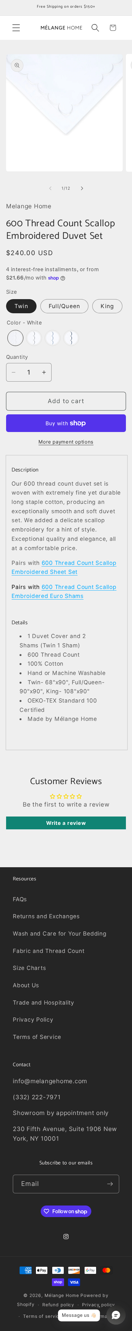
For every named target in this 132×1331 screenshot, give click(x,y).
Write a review (66, 823)
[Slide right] (82, 188)
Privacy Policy (33, 1019)
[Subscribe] (110, 1184)
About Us (26, 985)
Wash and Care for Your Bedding (60, 933)
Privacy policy (98, 1304)
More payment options (66, 442)
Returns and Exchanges (46, 916)
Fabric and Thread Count (48, 950)
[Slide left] (50, 188)
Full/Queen (64, 306)
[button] (16, 28)
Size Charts (29, 967)
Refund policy (58, 1304)
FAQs (20, 899)
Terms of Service (37, 1036)
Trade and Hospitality (43, 1002)
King (107, 306)
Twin (21, 306)
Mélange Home (62, 1295)
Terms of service (42, 1316)
